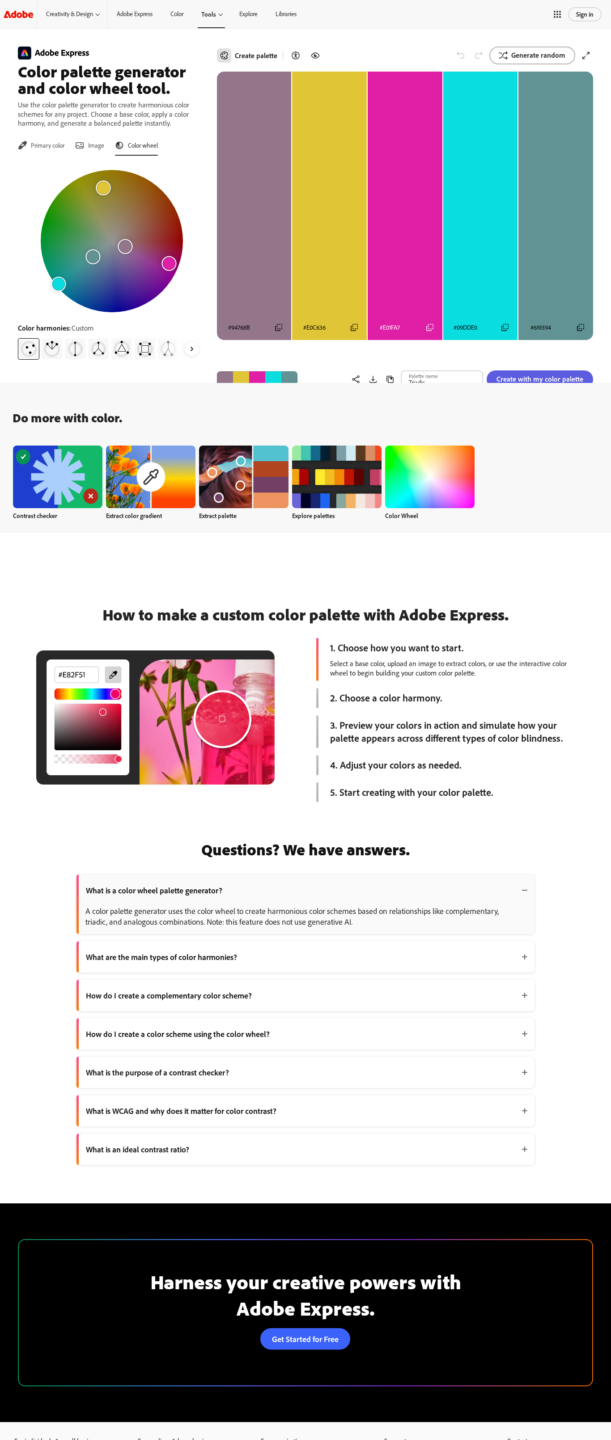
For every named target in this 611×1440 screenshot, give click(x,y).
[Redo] (478, 55)
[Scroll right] (192, 349)
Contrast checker (35, 515)
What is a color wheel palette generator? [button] (154, 890)
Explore (248, 14)
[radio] (28, 349)
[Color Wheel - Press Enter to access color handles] (112, 241)
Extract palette (218, 515)
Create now (58, 476)
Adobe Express (135, 14)
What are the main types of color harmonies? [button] (161, 957)
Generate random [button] (538, 55)
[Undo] (461, 55)
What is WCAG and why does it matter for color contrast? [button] (181, 1111)
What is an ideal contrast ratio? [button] (137, 1149)
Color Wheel (401, 515)
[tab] (41, 145)
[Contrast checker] (296, 55)
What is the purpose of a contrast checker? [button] (157, 1072)
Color (176, 14)
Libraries (286, 14)
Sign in (585, 14)
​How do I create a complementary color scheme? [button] (169, 995)
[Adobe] (18, 14)
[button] (557, 14)
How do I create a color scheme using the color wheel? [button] (178, 1034)
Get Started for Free (305, 1339)
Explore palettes (313, 515)
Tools (208, 14)
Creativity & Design (69, 14)
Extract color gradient (134, 515)
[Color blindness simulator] (315, 55)
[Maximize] (586, 55)
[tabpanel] (112, 261)
